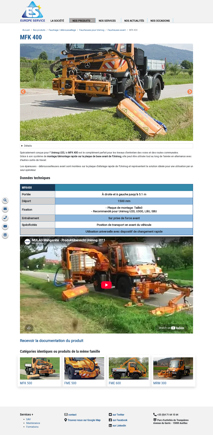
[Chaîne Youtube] (5, 226)
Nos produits (82, 20)
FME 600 (115, 383)
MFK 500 (26, 383)
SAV (28, 419)
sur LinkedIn (119, 425)
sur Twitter (118, 414)
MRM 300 (159, 383)
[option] (106, 92)
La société (58, 20)
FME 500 (70, 383)
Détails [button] (28, 145)
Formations (32, 426)
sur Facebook (120, 420)
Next (189, 92)
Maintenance (33, 423)
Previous (23, 92)
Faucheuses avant (117, 30)
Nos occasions (160, 20)
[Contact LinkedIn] (5, 235)
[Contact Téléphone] (5, 217)
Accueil (32, 11)
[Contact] (5, 209)
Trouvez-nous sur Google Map (84, 420)
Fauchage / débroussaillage (62, 30)
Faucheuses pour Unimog (91, 30)
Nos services (107, 20)
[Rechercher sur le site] (5, 200)
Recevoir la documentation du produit (51, 341)
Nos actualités (134, 20)
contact (72, 414)
